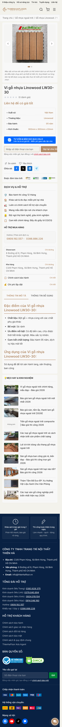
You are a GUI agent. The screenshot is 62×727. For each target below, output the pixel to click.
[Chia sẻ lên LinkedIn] (29, 168)
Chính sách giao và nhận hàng (17, 627)
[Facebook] (5, 721)
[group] (30, 295)
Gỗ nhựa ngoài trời (24, 18)
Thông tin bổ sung (42, 295)
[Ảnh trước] (8, 43)
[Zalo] (25, 721)
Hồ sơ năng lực (23, 2)
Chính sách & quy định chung (16, 640)
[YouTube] (11, 721)
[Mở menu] (54, 9)
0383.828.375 (33, 588)
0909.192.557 (15, 238)
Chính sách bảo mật (12, 635)
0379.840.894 (31, 592)
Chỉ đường (49, 250)
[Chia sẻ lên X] (23, 168)
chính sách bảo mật (42, 154)
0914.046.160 (32, 600)
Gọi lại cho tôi (50, 149)
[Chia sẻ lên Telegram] (36, 168)
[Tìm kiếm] (41, 9)
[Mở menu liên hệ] (55, 721)
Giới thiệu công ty (7, 2)
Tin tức (34, 2)
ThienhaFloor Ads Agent (14, 644)
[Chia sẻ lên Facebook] (16, 168)
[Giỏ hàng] (48, 9)
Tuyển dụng (44, 2)
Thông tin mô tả (16, 295)
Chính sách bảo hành (12, 622)
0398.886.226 (34, 238)
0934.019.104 (33, 596)
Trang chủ (7, 18)
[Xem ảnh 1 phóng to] (30, 43)
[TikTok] (18, 721)
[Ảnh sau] (51, 43)
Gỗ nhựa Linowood (45, 18)
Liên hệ (54, 2)
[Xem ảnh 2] (31, 66)
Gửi (53, 675)
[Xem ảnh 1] (29, 66)
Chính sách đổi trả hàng (14, 631)
